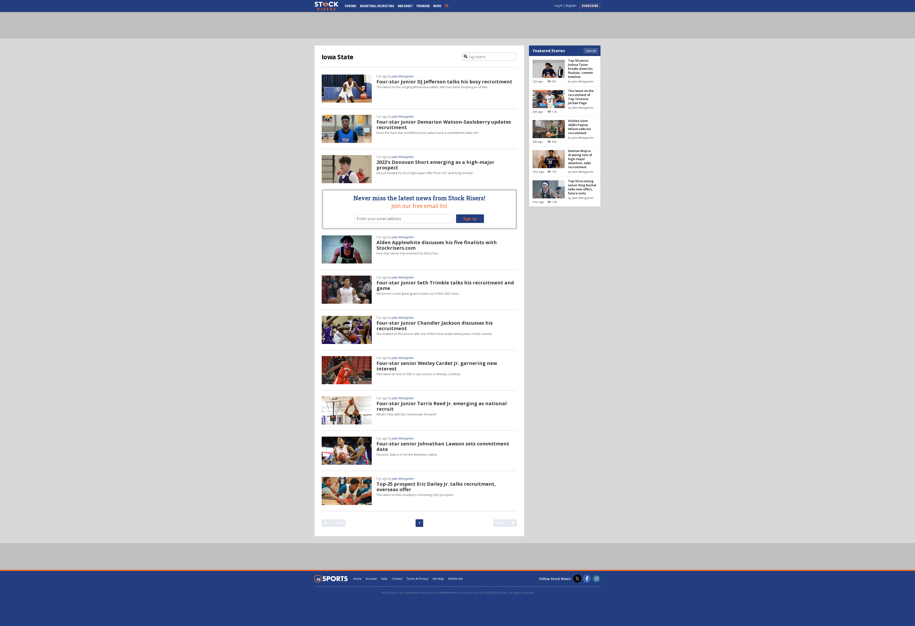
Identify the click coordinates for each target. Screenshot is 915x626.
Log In (558, 6)
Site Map (438, 579)
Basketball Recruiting (377, 6)
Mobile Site (455, 579)
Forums (350, 6)
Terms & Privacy (417, 579)
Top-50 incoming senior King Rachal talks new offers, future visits (582, 187)
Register (571, 6)
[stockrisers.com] (326, 6)
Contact (397, 579)
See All (591, 51)
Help (384, 579)
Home (357, 579)
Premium (423, 6)
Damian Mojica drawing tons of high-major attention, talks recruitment (580, 159)
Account (371, 579)
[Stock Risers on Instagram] (596, 579)
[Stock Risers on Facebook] (587, 579)
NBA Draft (405, 6)
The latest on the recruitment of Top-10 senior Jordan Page (581, 97)
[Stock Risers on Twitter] (577, 579)
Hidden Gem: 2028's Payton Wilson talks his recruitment (579, 127)
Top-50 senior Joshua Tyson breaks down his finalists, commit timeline (580, 68)
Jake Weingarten (403, 76)
